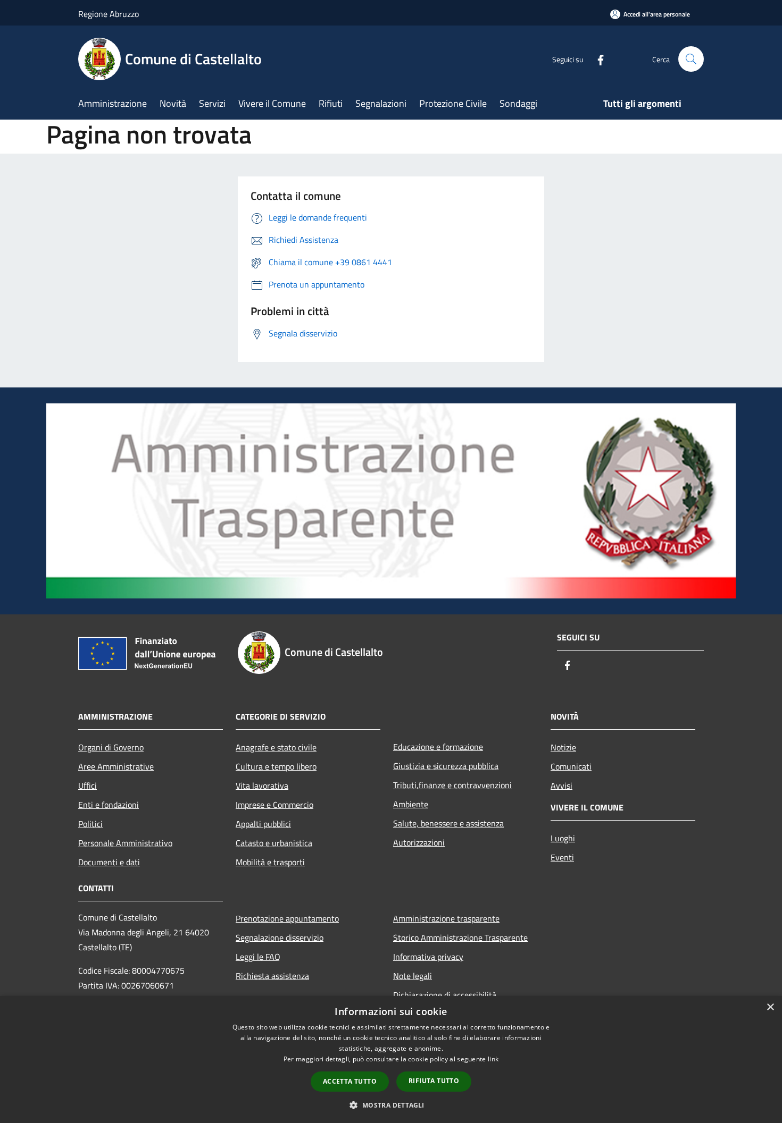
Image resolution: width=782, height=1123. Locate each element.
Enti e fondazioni (108, 804)
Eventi (562, 857)
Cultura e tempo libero (276, 766)
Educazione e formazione (438, 746)
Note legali (412, 975)
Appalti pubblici (263, 823)
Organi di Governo (111, 747)
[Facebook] (596, 59)
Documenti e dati (109, 862)
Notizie (563, 747)
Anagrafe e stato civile (276, 747)
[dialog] (391, 1059)
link (493, 1058)
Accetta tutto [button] (350, 1081)
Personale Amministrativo (125, 843)
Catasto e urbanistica (274, 843)
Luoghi (563, 838)
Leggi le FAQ (258, 956)
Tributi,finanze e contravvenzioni (452, 785)
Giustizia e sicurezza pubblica (445, 765)
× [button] (770, 1007)
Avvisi (561, 785)
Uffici (87, 785)
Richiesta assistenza (272, 975)
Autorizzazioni (419, 842)
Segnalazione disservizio (279, 937)
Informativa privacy (428, 956)
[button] (390, 1105)
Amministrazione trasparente (446, 918)
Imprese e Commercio (274, 804)
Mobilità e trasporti (270, 862)
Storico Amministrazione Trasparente (460, 937)
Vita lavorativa (262, 785)
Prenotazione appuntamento (287, 918)
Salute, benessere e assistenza (448, 823)
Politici (90, 823)
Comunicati (571, 766)
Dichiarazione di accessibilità (444, 995)
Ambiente (410, 804)
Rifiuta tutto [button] (434, 1080)
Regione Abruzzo (108, 13)
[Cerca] (691, 59)
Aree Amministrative (116, 766)
